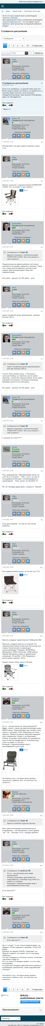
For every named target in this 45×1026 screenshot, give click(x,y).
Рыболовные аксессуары (32, 11)
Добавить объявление (30, 1002)
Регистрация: (16, 66)
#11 (41, 636)
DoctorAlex (17, 223)
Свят (14, 59)
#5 (42, 311)
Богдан (15, 792)
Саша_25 (16, 118)
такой (21, 832)
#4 (42, 247)
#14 (41, 866)
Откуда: (14, 70)
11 (22, 45)
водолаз (16, 699)
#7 (42, 421)
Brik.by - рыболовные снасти (31, 996)
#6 (42, 359)
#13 (41, 815)
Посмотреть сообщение (27, 252)
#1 (42, 83)
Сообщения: (16, 68)
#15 (41, 932)
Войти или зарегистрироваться (30, 2)
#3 (42, 181)
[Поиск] (26, 53)
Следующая (37, 45)
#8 (42, 471)
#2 (42, 142)
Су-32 (14, 447)
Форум (8, 11)
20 (28, 45)
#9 (42, 520)
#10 (41, 567)
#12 (41, 722)
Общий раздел (17, 11)
